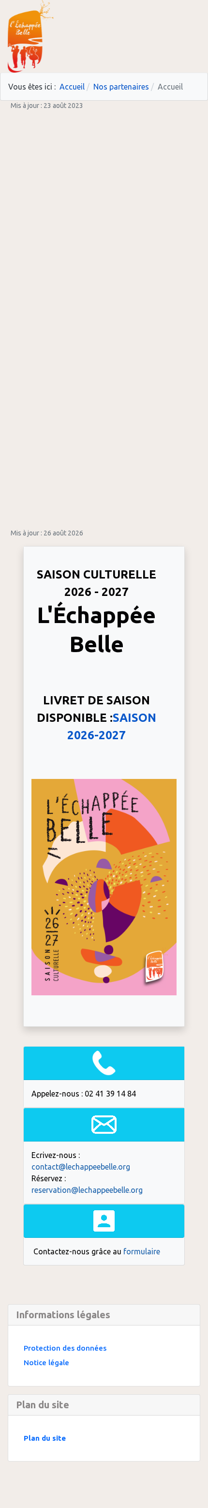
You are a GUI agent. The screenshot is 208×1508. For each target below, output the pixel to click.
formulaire (141, 1251)
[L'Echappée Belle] (31, 35)
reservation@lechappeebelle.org (87, 1190)
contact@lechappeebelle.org (80, 1166)
